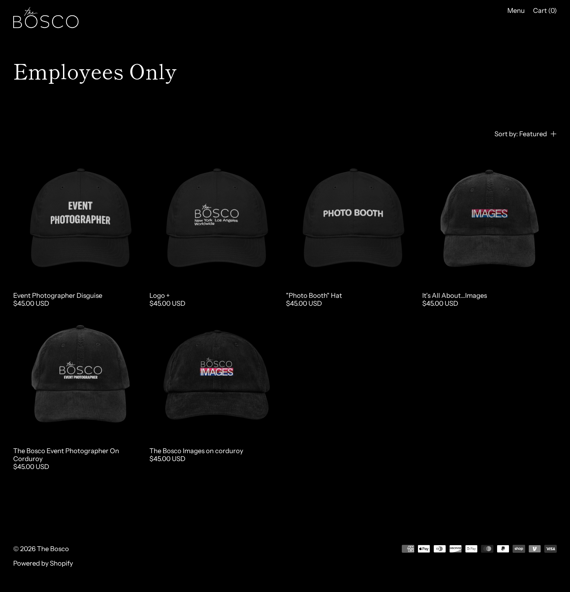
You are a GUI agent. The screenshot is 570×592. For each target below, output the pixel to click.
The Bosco (53, 549)
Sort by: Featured (520, 134)
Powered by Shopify (43, 563)
